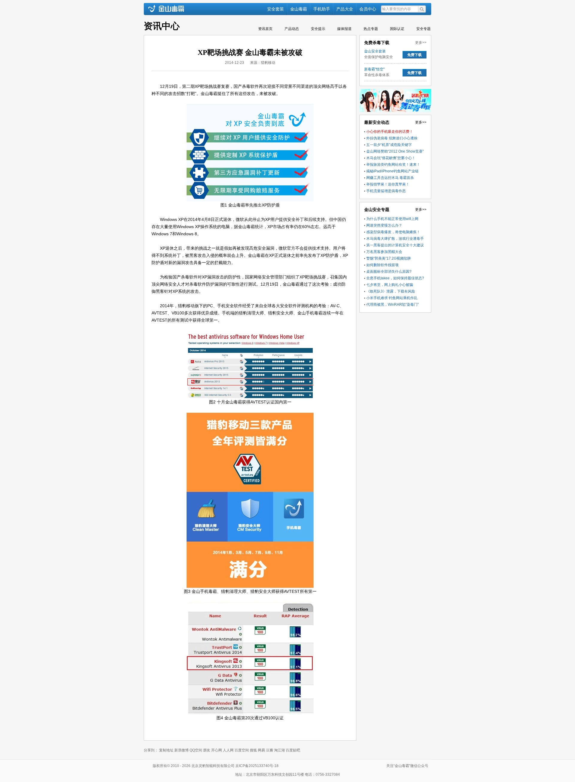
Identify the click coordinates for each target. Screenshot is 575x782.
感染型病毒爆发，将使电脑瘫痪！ (393, 232)
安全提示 (318, 29)
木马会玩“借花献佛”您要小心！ (390, 158)
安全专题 (423, 29)
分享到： (151, 750)
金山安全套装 (375, 51)
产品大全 (344, 9)
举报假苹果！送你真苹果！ (387, 184)
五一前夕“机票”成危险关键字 (389, 145)
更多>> (420, 42)
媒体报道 (344, 29)
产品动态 (292, 29)
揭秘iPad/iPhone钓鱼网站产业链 (392, 171)
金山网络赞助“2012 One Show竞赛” (395, 151)
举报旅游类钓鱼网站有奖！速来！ (393, 164)
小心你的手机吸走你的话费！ (389, 131)
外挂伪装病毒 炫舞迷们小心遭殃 (391, 138)
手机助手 (321, 9)
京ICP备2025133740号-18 (257, 766)
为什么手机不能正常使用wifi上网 (392, 219)
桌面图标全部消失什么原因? (388, 271)
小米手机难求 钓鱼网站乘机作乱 (391, 298)
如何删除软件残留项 (382, 265)
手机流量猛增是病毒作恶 (386, 191)
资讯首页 (265, 29)
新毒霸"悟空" (374, 69)
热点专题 (371, 29)
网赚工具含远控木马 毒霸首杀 (390, 178)
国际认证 (397, 29)
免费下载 (414, 55)
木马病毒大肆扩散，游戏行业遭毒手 (395, 238)
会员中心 (367, 9)
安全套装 (275, 9)
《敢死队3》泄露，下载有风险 (390, 291)
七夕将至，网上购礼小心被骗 (389, 285)
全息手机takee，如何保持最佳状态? (395, 278)
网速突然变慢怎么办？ (384, 225)
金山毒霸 (298, 9)
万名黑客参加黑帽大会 (384, 252)
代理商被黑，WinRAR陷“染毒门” (392, 304)
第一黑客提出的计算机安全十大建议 (395, 245)
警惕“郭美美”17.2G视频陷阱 (388, 258)
